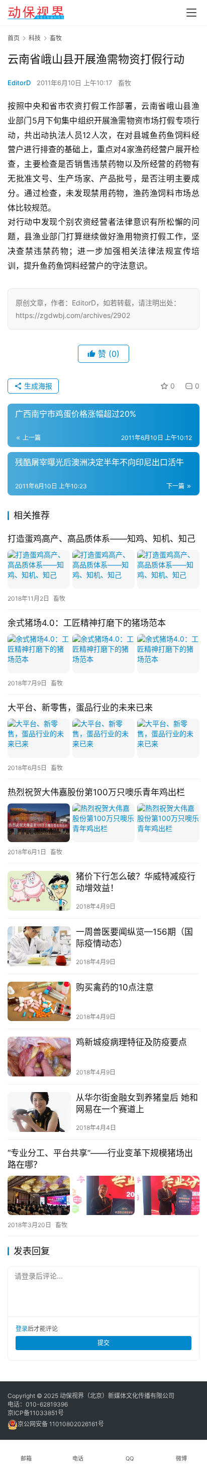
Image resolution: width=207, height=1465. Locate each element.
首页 (14, 38)
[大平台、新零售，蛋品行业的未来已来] (103, 738)
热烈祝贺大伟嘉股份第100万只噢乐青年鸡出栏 (96, 792)
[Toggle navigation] (191, 13)
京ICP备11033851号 (36, 1413)
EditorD (19, 83)
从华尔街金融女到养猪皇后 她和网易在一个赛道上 (137, 1103)
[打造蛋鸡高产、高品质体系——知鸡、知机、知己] (103, 569)
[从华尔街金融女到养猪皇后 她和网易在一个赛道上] (39, 1112)
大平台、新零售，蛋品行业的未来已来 (80, 708)
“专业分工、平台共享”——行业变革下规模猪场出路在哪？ (100, 1159)
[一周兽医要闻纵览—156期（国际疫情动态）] (39, 946)
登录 (22, 1328)
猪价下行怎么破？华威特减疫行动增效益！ (135, 882)
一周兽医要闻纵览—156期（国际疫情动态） (134, 937)
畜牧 (124, 83)
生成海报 (37, 385)
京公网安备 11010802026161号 (61, 1424)
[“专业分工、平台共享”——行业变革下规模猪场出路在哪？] (103, 1195)
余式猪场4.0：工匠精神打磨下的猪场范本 (87, 623)
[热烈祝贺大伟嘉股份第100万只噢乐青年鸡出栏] (103, 822)
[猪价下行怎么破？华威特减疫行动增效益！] (39, 891)
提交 (103, 1343)
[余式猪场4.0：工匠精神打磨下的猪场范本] (103, 653)
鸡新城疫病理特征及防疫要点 (131, 1042)
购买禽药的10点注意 (115, 987)
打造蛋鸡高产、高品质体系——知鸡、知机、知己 (101, 539)
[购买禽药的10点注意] (39, 1002)
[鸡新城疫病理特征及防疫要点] (39, 1056)
